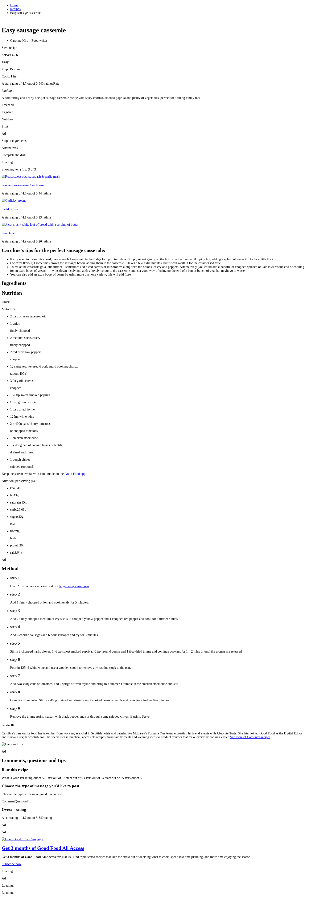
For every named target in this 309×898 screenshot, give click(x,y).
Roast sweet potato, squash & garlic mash (23, 185)
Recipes (15, 9)
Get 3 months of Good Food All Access (43, 848)
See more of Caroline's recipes (250, 737)
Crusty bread (8, 233)
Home (14, 5)
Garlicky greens (10, 209)
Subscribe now (11, 864)
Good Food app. (75, 474)
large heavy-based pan (74, 586)
